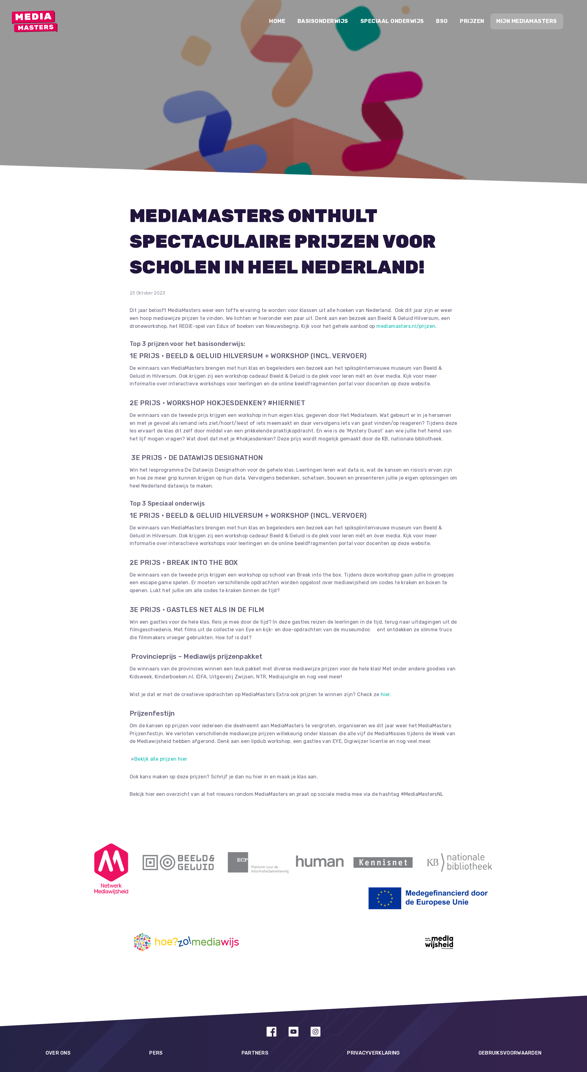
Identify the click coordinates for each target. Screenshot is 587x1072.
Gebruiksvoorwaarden (510, 1053)
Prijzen (472, 21)
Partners (255, 1053)
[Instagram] (315, 1031)
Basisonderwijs (322, 21)
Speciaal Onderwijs (392, 21)
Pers (156, 1053)
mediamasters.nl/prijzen (405, 326)
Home (277, 21)
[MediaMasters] (34, 21)
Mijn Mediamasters (526, 21)
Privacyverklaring (373, 1053)
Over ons (58, 1053)
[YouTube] (293, 1031)
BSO (442, 21)
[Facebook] (271, 1031)
